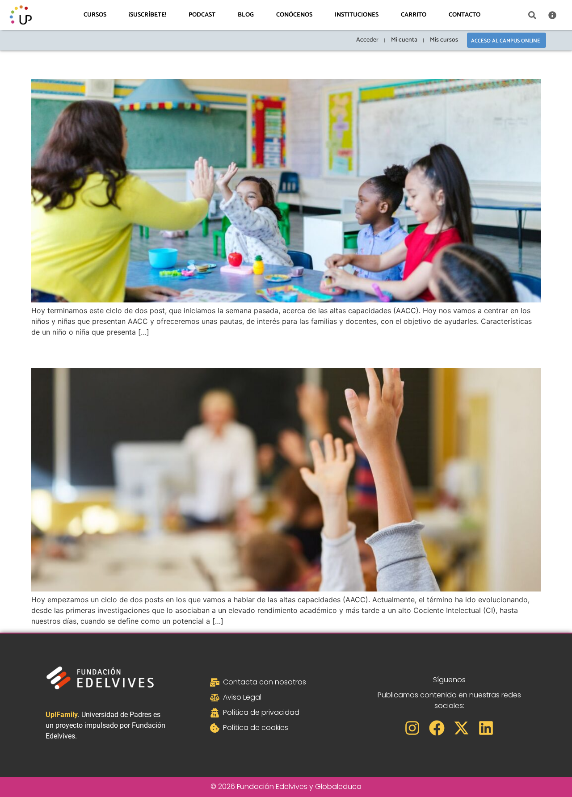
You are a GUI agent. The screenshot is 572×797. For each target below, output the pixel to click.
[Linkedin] (486, 728)
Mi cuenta (404, 40)
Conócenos (294, 15)
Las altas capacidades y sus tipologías (160, 352)
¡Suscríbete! (147, 15)
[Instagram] (412, 728)
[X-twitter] (461, 728)
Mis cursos (444, 40)
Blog (246, 15)
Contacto (464, 15)
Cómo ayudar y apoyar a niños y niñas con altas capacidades (236, 62)
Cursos (95, 15)
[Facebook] (437, 728)
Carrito (413, 15)
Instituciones (357, 15)
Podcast (202, 15)
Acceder (367, 40)
